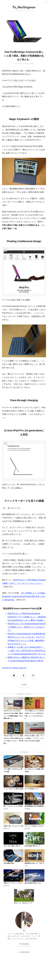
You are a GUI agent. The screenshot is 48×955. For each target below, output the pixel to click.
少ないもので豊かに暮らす (12, 846)
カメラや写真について (32, 789)
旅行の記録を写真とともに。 (34, 883)
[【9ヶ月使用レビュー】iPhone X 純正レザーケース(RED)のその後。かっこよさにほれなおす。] (34, 703)
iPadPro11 (7, 668)
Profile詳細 (24, 944)
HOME (24, 685)
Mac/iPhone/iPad (28, 63)
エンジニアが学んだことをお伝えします (24, 10)
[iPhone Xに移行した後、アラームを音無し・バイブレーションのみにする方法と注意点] (34, 728)
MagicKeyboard (19, 668)
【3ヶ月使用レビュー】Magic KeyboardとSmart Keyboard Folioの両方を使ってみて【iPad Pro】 (23, 596)
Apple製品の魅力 (9, 863)
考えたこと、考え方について (23, 903)
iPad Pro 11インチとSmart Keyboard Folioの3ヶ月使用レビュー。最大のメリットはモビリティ (27, 627)
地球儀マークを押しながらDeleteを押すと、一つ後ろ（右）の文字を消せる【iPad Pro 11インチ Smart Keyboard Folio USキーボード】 (27, 650)
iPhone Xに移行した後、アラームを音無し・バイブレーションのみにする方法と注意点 (34, 738)
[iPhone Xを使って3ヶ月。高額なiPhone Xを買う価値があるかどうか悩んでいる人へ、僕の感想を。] (13, 728)
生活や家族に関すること (32, 846)
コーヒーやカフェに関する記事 (13, 789)
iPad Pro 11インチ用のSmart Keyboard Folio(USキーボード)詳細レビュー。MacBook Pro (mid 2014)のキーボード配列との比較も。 (27, 616)
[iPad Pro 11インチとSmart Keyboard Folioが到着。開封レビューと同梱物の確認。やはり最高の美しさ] (13, 703)
